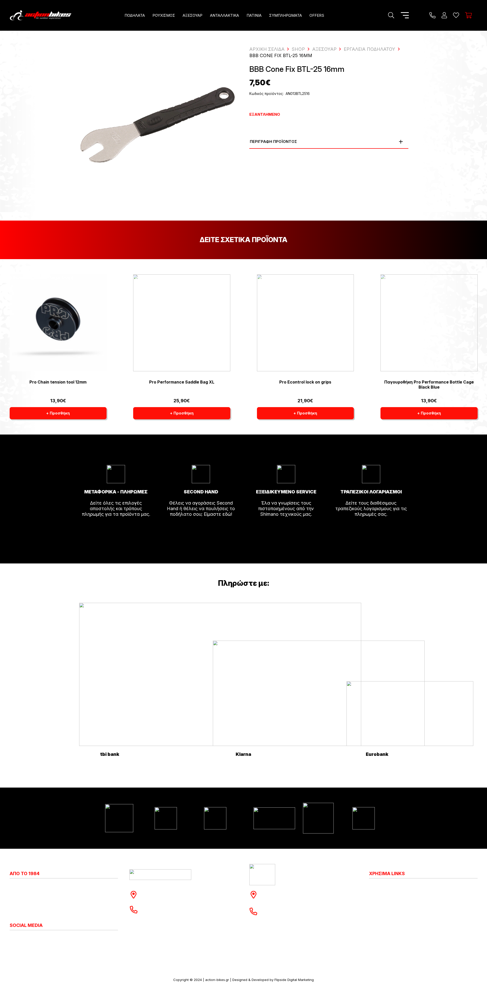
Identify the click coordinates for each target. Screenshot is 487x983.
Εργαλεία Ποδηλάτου (369, 49)
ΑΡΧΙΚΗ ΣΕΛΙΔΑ (267, 49)
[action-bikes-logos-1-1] (41, 15)
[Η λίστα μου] (456, 15)
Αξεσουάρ (324, 49)
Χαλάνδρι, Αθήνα (161, 897)
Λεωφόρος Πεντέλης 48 (169, 891)
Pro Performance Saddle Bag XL (181, 382)
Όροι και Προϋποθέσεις (394, 914)
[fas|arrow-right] (116, 528)
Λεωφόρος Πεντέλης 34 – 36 (294, 891)
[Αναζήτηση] (391, 15)
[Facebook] (16, 938)
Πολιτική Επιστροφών (392, 903)
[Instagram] (12, 939)
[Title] (432, 15)
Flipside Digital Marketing (294, 980)
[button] (148, 15)
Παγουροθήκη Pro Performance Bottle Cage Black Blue (429, 384)
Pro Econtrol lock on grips (305, 382)
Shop (298, 49)
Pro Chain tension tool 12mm (57, 382)
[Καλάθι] (468, 15)
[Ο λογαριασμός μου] (444, 15)
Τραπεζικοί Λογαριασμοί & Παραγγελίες (412, 925)
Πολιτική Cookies (387, 891)
